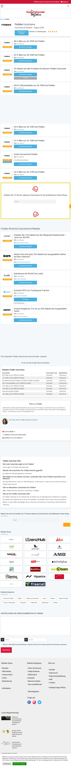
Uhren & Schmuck (34, 668)
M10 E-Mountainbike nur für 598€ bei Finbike (34, 85)
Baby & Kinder (63, 598)
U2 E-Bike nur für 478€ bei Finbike (29, 172)
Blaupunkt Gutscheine (22, 242)
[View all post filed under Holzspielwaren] (59, 576)
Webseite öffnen (22, 32)
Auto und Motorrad (35, 684)
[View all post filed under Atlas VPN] (59, 547)
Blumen (31, 681)
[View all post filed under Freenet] (35, 584)
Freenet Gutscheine (22, 316)
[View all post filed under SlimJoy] (11, 547)
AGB (50, 679)
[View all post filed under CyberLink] (11, 554)
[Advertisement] (36, 109)
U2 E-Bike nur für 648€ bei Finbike (29, 55)
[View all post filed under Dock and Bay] (35, 547)
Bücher (55, 602)
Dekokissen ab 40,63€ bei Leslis (28, 273)
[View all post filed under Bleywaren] (11, 576)
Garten (38, 681)
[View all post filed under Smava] (11, 584)
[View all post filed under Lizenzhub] (35, 539)
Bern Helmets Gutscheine (23, 262)
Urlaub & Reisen (34, 671)
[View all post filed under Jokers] (59, 539)
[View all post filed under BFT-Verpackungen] (11, 569)
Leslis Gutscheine (21, 279)
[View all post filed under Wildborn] (59, 569)
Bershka (5, 668)
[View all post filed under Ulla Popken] (11, 539)
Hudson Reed (7, 675)
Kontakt (52, 670)
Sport (44, 598)
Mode (20, 598)
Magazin (65, 2)
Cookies (52, 683)
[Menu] (2, 6)
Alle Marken (6, 688)
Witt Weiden (6, 671)
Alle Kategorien (33, 691)
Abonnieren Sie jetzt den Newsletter (47, 2)
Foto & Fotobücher (9, 602)
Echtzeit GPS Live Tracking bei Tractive (31, 290)
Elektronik (34, 602)
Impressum (53, 673)
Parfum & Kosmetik (32, 598)
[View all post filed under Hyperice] (35, 576)
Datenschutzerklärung (57, 676)
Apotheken (45, 602)
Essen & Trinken (8, 598)
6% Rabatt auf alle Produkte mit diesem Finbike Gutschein (40, 68)
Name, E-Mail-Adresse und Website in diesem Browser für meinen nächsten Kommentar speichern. (35, 644)
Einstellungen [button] (7, 763)
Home (2, 19)
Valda (13, 420)
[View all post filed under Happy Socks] (11, 562)
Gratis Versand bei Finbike (26, 154)
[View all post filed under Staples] (35, 562)
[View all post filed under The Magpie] (35, 554)
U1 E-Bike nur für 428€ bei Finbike (29, 140)
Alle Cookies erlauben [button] (19, 763)
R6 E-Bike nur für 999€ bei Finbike (29, 41)
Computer (23, 602)
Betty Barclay (7, 681)
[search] (68, 6)
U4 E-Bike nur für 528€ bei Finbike (29, 127)
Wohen (53, 598)
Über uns (51, 663)
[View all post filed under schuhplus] (59, 562)
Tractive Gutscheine (22, 296)
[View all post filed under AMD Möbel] (59, 554)
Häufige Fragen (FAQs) (57, 687)
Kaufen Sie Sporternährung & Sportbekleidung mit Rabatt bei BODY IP (17, 720)
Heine (4, 678)
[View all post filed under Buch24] (35, 569)
